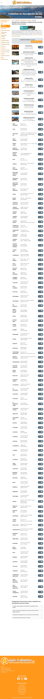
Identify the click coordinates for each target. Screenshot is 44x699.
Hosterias (3, 48)
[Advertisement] (22, 630)
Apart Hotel (4, 28)
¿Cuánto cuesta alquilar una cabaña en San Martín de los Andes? (25, 607)
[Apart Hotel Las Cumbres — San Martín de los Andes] (27, 27)
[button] (1, 2)
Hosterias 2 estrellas (5, 50)
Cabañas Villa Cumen (29, 105)
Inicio (13, 20)
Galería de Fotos (5, 59)
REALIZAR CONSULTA (36, 41)
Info (2, 23)
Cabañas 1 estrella (5, 40)
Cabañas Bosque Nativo (28, 69)
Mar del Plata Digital (28, 697)
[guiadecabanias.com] (18, 661)
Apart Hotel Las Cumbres (29, 52)
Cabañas (3, 38)
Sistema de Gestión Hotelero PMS (8, 670)
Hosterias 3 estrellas (5, 51)
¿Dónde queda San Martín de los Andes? (21, 617)
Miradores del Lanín (28, 111)
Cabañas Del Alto (29, 78)
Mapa (3, 57)
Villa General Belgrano (22, 688)
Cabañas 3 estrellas (5, 44)
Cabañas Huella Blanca (28, 91)
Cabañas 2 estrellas (5, 42)
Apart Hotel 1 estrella (5, 30)
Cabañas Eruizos (29, 84)
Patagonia (40, 12)
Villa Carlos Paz (22, 686)
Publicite (2, 666)
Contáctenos (3, 672)
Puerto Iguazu (22, 694)
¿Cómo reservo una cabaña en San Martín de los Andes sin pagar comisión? (26, 611)
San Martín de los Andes (25, 20)
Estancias (3, 46)
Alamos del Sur (28, 45)
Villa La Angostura (22, 689)
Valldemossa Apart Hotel (29, 117)
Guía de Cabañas (22, 692)
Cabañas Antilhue (29, 58)
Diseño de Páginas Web (6, 668)
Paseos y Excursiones (5, 55)
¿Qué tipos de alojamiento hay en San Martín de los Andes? (26, 614)
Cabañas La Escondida (29, 98)
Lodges (3, 53)
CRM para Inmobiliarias (6, 669)
